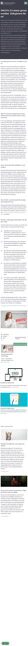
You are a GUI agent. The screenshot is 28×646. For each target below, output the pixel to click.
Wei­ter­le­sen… (7, 362)
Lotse (6, 643)
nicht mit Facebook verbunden (1, 334)
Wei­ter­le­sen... (16, 387)
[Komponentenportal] (8, 3)
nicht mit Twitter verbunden (1, 336)
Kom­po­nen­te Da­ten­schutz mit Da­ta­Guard (14, 305)
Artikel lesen (5, 471)
